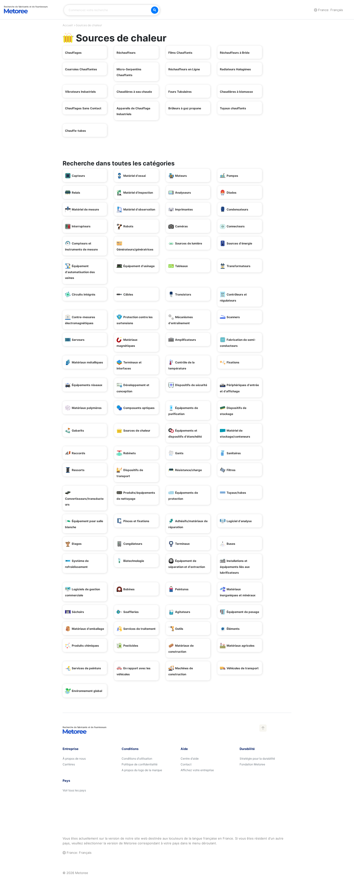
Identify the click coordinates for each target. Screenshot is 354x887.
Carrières (69, 764)
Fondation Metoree (252, 764)
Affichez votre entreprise (197, 770)
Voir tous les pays (74, 790)
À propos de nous (74, 758)
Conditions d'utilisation (137, 758)
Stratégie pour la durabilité (257, 758)
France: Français (79, 852)
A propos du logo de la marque (142, 770)
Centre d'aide (190, 758)
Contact (186, 764)
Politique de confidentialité (139, 764)
